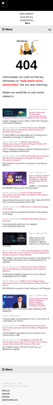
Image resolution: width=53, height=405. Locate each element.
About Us (5, 390)
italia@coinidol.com (10, 400)
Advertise (6, 397)
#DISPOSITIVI (26, 20)
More (27, 23)
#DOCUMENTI (26, 14)
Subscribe (6, 393)
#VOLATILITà (26, 17)
